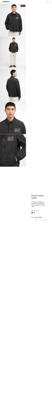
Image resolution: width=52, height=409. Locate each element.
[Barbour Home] (5, 2)
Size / (36, 217)
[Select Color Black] (32, 212)
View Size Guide (38, 217)
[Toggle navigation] (50, 2)
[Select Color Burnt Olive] (34, 212)
